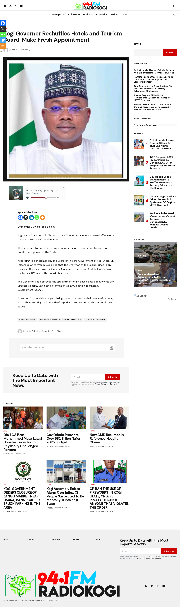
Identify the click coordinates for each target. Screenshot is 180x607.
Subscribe (113, 377)
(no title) (142, 255)
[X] (25, 217)
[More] (42, 217)
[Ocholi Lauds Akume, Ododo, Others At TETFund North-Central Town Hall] (139, 144)
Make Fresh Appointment (95, 320)
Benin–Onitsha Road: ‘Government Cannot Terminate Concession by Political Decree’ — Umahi (153, 107)
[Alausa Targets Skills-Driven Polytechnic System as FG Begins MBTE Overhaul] (139, 200)
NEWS (6, 431)
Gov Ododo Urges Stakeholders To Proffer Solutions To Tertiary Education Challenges (153, 88)
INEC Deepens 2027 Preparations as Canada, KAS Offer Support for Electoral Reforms (153, 79)
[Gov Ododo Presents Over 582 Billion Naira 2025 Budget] (66, 418)
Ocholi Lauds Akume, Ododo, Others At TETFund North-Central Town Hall (154, 71)
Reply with (111, 348)
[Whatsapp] (36, 217)
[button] (174, 5)
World (76, 539)
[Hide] (1, 51)
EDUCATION (55, 539)
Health (99, 539)
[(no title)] (155, 252)
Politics (30, 539)
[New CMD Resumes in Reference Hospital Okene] (109, 418)
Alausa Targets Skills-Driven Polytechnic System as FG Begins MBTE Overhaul (152, 98)
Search (137, 44)
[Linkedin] (31, 217)
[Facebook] (20, 217)
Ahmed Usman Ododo (27, 320)
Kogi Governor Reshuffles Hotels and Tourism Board (61, 320)
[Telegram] (3, 40)
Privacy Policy (100, 384)
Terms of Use (156, 558)
